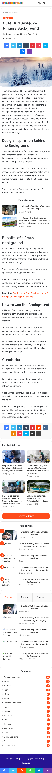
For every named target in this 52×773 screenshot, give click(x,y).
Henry (8, 34)
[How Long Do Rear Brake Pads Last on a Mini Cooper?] (9, 210)
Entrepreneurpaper (12, 677)
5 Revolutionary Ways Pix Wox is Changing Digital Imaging (34, 544)
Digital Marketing (11, 737)
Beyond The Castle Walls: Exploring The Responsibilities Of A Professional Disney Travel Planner (34, 220)
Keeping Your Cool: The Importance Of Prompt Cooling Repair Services (12, 468)
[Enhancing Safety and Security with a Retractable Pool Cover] (38, 486)
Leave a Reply (26, 516)
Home (7, 12)
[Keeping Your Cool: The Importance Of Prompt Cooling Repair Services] (13, 456)
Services (14, 12)
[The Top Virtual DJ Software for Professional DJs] (9, 583)
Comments (42, 597)
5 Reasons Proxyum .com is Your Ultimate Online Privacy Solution (34, 568)
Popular (8, 597)
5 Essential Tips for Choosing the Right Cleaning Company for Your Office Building (12, 499)
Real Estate (8, 728)
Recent (24, 597)
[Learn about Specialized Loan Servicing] (9, 559)
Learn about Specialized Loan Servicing (34, 556)
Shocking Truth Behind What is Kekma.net (34, 533)
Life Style (8, 694)
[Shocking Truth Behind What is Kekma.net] (9, 535)
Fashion (7, 711)
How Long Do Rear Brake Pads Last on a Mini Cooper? (34, 207)
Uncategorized (10, 745)
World (6, 681)
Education (8, 715)
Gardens (7, 733)
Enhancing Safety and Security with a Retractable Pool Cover (37, 498)
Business (7, 686)
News (6, 707)
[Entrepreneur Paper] (12, 3)
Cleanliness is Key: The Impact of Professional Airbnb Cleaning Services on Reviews (38, 469)
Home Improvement (12, 703)
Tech (6, 690)
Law (5, 720)
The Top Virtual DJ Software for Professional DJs (34, 580)
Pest (6, 741)
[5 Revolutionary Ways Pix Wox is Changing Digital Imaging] (9, 547)
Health (6, 698)
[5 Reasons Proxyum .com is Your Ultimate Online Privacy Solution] (9, 571)
